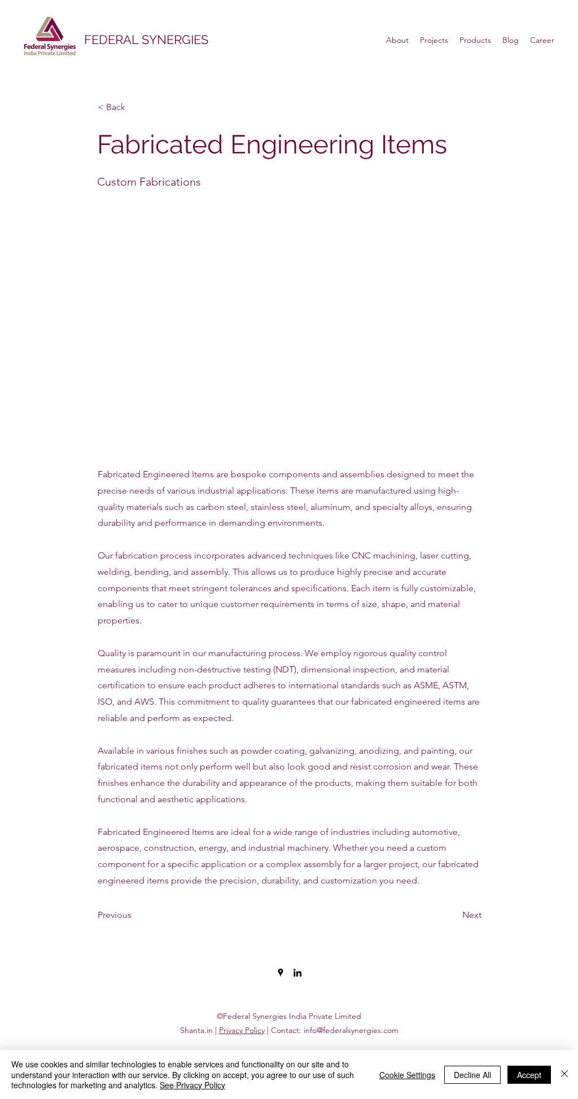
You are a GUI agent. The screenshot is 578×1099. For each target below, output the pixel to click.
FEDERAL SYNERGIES (146, 39)
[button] (135, 107)
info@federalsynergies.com (351, 1030)
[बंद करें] (564, 1074)
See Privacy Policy (192, 1085)
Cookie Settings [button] (407, 1074)
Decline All (472, 1074)
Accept (529, 1074)
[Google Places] (280, 972)
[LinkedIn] (297, 972)
